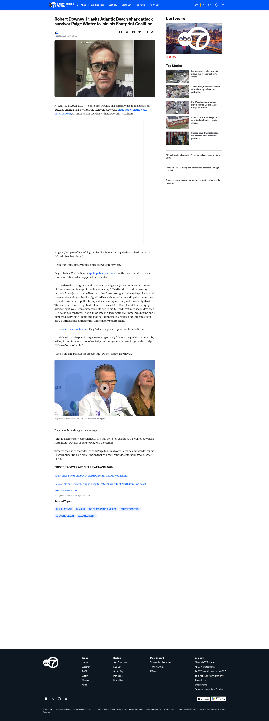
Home (85, 662)
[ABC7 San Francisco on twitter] (52, 699)
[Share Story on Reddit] (133, 32)
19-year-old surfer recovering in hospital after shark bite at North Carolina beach (101, 484)
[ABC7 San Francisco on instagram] (59, 699)
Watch (85, 676)
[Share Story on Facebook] (120, 32)
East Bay (113, 4)
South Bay (126, 4)
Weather (86, 667)
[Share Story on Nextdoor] (139, 32)
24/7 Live (81, 4)
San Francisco (97, 4)
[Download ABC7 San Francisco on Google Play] (218, 699)
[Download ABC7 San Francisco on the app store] (203, 699)
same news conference (75, 329)
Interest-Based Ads (136, 709)
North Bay (154, 4)
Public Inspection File (153, 709)
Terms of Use (122, 709)
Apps (84, 685)
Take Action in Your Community (209, 676)
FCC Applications (170, 709)
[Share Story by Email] (146, 32)
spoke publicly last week (103, 273)
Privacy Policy (48, 709)
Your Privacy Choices (63, 709)
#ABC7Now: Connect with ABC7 (210, 671)
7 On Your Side (157, 667)
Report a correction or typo (66, 490)
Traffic (85, 671)
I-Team (153, 671)
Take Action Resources (160, 662)
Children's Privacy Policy (82, 709)
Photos (85, 680)
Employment (201, 685)
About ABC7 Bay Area (205, 662)
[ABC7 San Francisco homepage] (61, 5)
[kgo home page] (50, 662)
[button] (44, 5)
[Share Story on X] (127, 32)
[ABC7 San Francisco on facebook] (46, 699)
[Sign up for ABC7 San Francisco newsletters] (66, 699)
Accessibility (200, 680)
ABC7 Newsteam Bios (205, 667)
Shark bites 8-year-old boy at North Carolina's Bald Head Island (91, 475)
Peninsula (140, 4)
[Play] (194, 38)
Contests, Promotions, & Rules (209, 689)
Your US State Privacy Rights (104, 709)
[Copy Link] (152, 32)
